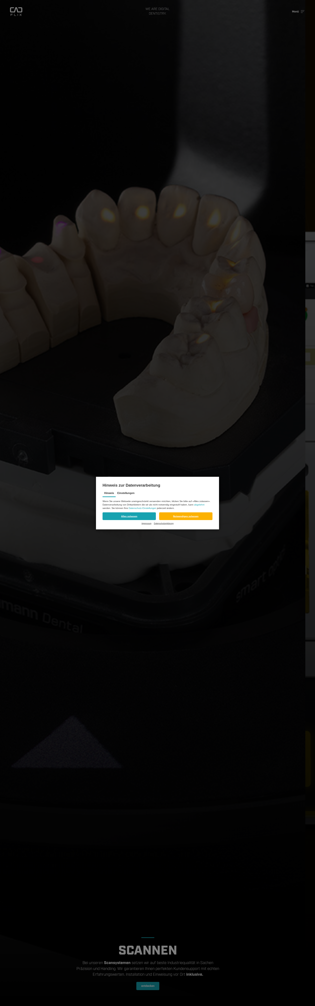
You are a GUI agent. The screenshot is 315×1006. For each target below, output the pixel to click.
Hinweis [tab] (109, 493)
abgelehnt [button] (199, 504)
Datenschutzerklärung (164, 523)
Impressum (146, 523)
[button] (129, 516)
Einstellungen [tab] (126, 493)
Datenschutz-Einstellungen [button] (142, 508)
